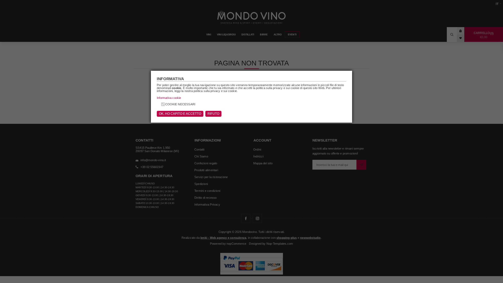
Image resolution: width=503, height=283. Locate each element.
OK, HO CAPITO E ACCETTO (180, 113)
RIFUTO (213, 113)
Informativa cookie (169, 97)
